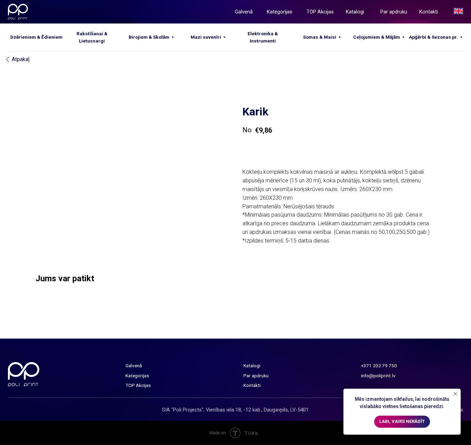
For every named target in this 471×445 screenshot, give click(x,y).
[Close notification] (455, 393)
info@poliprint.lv (378, 375)
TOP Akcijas (320, 12)
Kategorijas (279, 12)
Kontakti (428, 12)
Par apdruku (393, 12)
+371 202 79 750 (379, 365)
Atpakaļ (21, 59)
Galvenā (244, 12)
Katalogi (355, 12)
